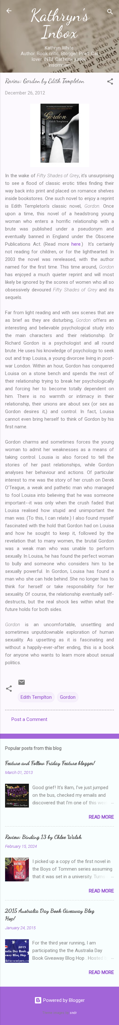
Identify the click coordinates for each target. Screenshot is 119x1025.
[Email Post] (21, 684)
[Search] (110, 13)
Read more (101, 817)
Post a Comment (29, 719)
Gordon (68, 697)
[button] (110, 83)
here (76, 244)
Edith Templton (36, 697)
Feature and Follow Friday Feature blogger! (50, 762)
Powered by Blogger (63, 1000)
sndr (73, 1013)
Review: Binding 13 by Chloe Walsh (43, 836)
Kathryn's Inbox (59, 23)
